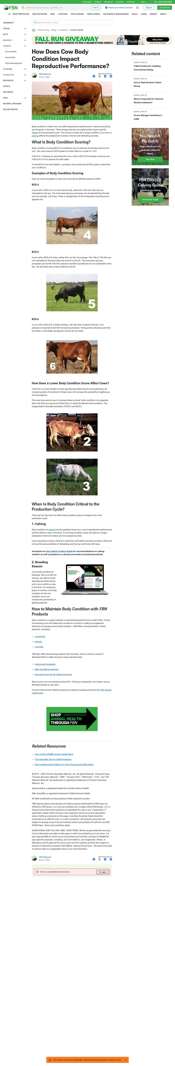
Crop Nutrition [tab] (39, 14)
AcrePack (131, 2)
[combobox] (58, 7)
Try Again (103, 872)
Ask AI (95, 8)
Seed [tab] (52, 14)
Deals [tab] (135, 14)
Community (87, 2)
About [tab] (163, 14)
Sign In (149, 8)
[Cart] (137, 7)
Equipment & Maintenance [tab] (116, 14)
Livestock (63, 30)
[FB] (34, 75)
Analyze (98, 2)
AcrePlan (120, 2)
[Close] (126, 1060)
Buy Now (150, 159)
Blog (54, 30)
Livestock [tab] (63, 14)
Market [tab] (153, 14)
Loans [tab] (144, 14)
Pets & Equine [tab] (77, 14)
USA (143, 2)
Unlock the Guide (150, 199)
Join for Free (164, 8)
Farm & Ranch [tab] (93, 14)
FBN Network (45, 74)
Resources (108, 2)
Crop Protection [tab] (21, 14)
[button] (14, 23)
